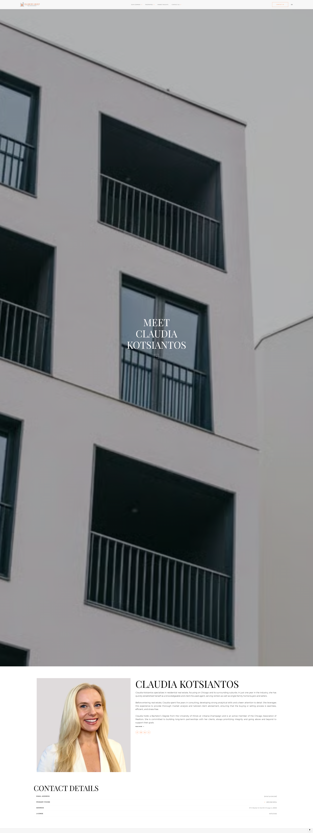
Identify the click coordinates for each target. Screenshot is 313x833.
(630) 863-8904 (271, 802)
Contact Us (280, 4)
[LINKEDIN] (145, 732)
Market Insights (163, 4)
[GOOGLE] (141, 732)
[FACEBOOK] (137, 732)
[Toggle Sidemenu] (291, 4)
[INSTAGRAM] (148, 732)
